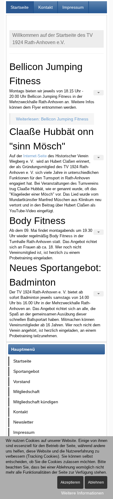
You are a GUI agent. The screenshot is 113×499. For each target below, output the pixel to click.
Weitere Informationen (82, 493)
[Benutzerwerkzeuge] (98, 92)
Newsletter (23, 422)
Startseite (20, 7)
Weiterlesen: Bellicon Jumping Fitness (52, 119)
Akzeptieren (70, 482)
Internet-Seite (35, 156)
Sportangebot (26, 371)
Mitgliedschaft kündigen (35, 401)
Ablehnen (96, 482)
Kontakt (45, 7)
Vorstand (21, 381)
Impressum (73, 7)
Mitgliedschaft (26, 391)
